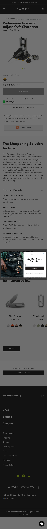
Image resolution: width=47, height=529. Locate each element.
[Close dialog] (44, 253)
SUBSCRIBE (34, 268)
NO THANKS (35, 270)
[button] (41, 524)
